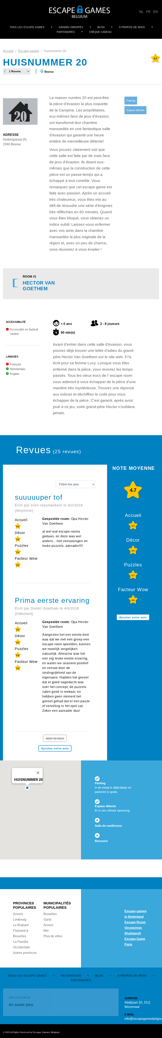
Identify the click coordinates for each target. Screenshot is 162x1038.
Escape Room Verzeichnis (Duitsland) (135, 928)
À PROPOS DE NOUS (132, 27)
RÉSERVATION (71, 975)
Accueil (8, 51)
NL (141, 11)
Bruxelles (50, 914)
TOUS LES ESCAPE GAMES (27, 27)
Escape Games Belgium (46, 1032)
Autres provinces (25, 952)
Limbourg (19, 919)
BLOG (101, 27)
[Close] (38, 772)
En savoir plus (21, 1005)
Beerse (49, 71)
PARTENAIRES (66, 31)
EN (155, 11)
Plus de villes (52, 936)
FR (148, 11)
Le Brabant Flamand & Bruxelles (20, 930)
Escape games (28, 51)
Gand (47, 919)
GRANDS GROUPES (71, 27)
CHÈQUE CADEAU (100, 31)
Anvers (18, 914)
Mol (46, 930)
